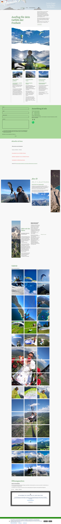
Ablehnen (50, 521)
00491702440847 (37, 111)
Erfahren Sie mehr (43, 234)
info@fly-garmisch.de (37, 115)
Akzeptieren (30, 502)
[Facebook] (32, 119)
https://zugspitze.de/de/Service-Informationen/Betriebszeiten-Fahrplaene (26, 163)
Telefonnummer (4, 115)
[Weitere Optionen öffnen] (37, 8)
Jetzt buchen (39, 24)
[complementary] (3, 2)
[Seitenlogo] (30, 5)
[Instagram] (34, 119)
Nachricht (3, 119)
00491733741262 (36, 112)
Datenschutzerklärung (30, 500)
